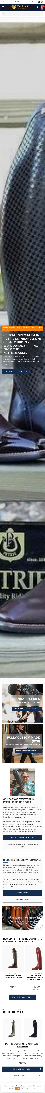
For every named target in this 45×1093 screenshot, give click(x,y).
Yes (17, 1089)
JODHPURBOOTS (22, 900)
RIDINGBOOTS (22, 893)
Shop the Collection (21, 997)
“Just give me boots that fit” (22, 838)
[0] (42, 7)
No (23, 1089)
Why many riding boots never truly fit (22, 845)
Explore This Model (21, 1069)
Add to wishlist (21, 1075)
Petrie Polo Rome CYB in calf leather (13, 976)
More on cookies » (32, 1089)
